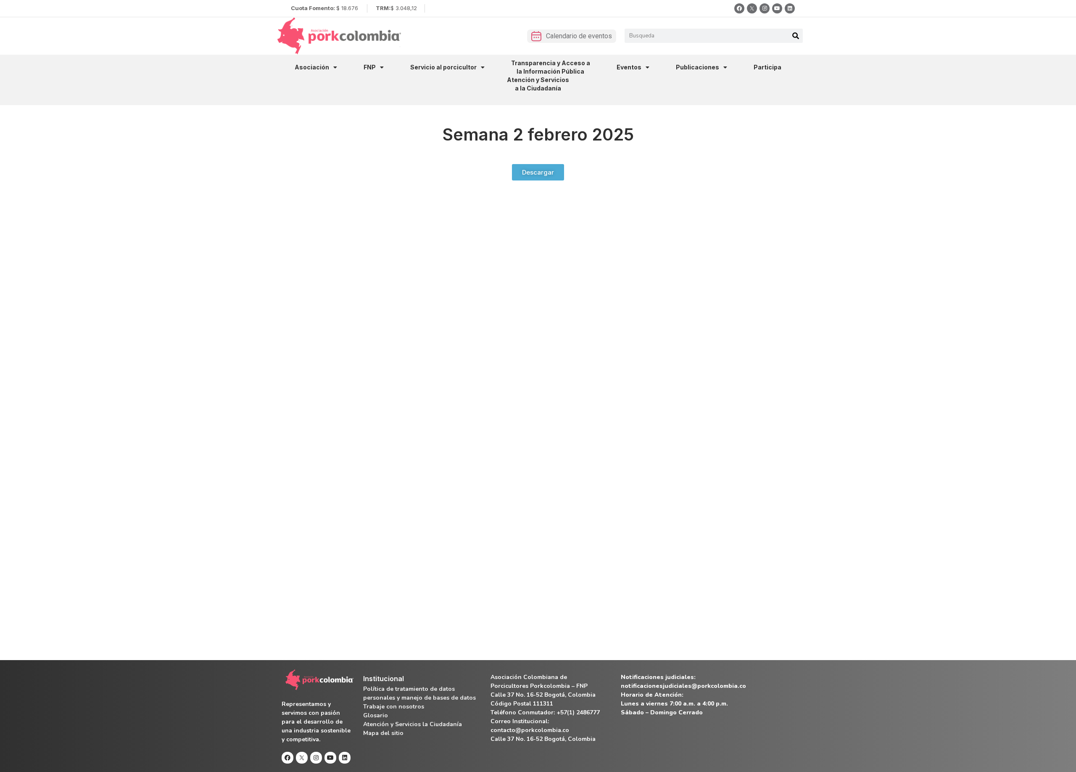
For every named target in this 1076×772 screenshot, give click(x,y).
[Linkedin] (790, 8)
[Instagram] (765, 8)
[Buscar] (796, 36)
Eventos (629, 67)
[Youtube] (777, 8)
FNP (370, 67)
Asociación (312, 67)
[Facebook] (739, 8)
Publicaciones (697, 67)
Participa (767, 67)
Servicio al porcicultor (443, 67)
